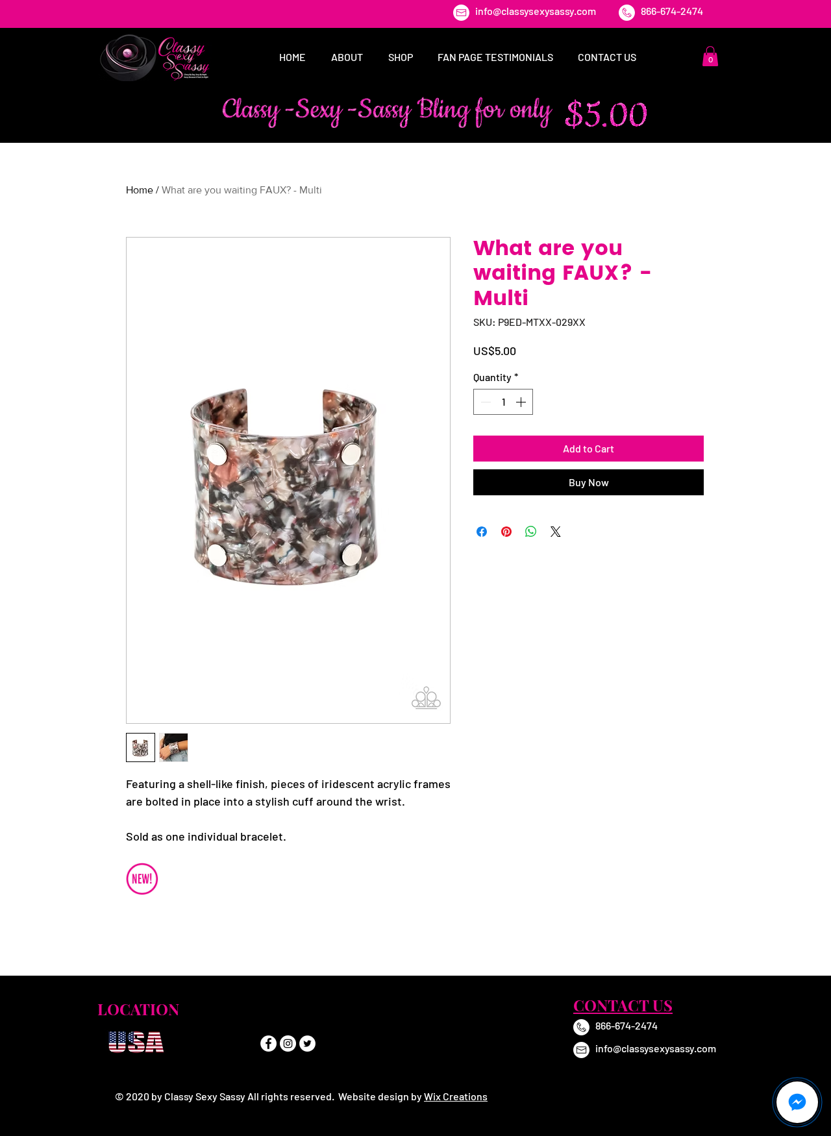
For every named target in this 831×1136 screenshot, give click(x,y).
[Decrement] (484, 401)
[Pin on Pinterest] (506, 531)
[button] (710, 56)
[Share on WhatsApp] (531, 531)
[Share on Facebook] (482, 531)
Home (139, 189)
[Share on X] (556, 531)
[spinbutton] (503, 401)
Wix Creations (456, 1096)
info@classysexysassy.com (535, 11)
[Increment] (522, 401)
